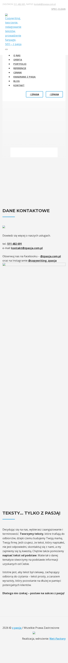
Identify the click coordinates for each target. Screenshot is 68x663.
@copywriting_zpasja (42, 260)
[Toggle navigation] (6, 49)
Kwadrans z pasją (24, 76)
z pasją (17, 628)
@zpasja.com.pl (50, 256)
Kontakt (18, 85)
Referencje (19, 68)
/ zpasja (34, 94)
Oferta (17, 59)
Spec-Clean (58, 9)
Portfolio (19, 64)
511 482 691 (19, 4)
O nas (16, 55)
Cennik (17, 72)
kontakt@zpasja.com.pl (45, 4)
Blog (16, 81)
